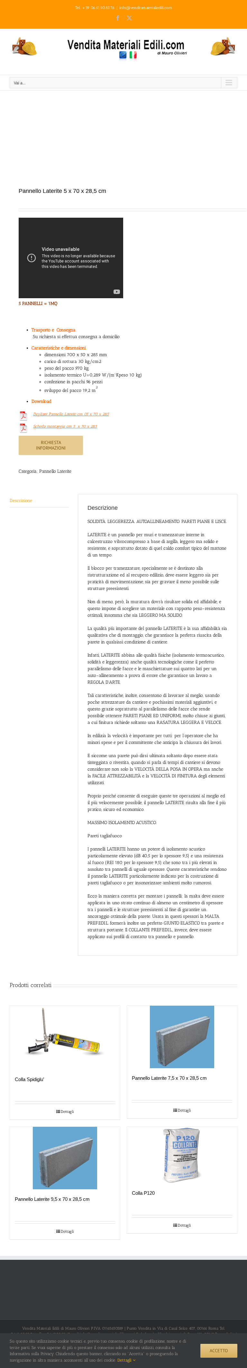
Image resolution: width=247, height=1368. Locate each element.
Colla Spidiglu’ (29, 1079)
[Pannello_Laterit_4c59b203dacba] (123, 139)
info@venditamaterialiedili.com (145, 7)
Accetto (219, 1351)
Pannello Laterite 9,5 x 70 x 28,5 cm (52, 1199)
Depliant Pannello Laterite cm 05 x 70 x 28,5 (71, 414)
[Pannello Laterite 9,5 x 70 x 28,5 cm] (65, 1158)
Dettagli (67, 1111)
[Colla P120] (182, 1155)
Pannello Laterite (55, 471)
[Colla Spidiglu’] (65, 1037)
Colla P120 (143, 1193)
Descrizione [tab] (21, 500)
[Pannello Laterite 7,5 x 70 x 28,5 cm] (182, 1037)
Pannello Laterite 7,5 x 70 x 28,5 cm (169, 1078)
